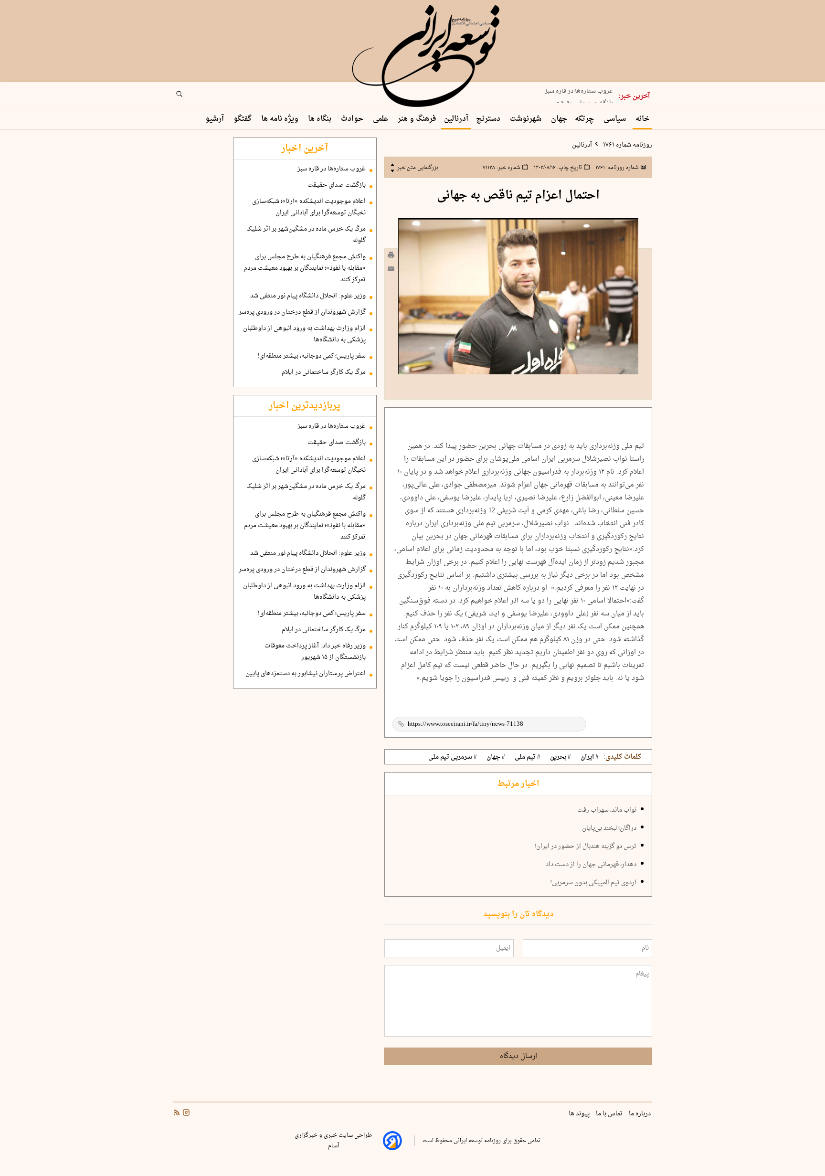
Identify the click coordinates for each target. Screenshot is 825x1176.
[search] (188, 96)
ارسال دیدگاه (518, 1056)
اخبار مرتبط (518, 784)
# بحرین (560, 757)
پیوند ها (580, 1114)
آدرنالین (456, 119)
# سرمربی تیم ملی (452, 757)
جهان (559, 119)
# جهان (496, 757)
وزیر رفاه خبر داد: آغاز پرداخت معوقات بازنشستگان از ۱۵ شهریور (315, 651)
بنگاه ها (320, 119)
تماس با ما (610, 1114)
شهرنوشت (526, 119)
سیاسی (615, 119)
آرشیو (215, 119)
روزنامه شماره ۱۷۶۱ (627, 145)
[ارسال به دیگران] (391, 271)
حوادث (353, 119)
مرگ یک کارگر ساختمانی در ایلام (324, 372)
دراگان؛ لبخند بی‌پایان (609, 828)
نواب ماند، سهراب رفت (606, 810)
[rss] (176, 1113)
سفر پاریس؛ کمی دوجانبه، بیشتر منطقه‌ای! (311, 356)
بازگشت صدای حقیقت (584, 99)
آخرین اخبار (304, 148)
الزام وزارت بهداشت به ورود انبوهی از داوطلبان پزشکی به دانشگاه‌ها (304, 334)
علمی (381, 119)
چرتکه (585, 119)
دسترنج (489, 119)
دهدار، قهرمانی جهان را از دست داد (591, 864)
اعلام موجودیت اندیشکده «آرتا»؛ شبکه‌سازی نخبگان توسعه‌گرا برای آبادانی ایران (309, 207)
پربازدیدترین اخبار (304, 405)
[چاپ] (391, 256)
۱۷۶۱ (616, 167)
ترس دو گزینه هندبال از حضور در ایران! (585, 846)
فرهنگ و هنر (417, 119)
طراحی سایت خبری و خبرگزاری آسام (333, 1140)
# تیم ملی (527, 757)
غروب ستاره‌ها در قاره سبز (331, 169)
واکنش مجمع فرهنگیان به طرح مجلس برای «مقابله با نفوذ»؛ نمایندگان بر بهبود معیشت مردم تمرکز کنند (305, 268)
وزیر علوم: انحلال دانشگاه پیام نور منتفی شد (308, 296)
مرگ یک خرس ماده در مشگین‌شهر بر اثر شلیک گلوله (306, 234)
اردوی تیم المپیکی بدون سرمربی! (593, 883)
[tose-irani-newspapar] (427, 56)
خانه (642, 119)
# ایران (590, 757)
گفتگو (243, 119)
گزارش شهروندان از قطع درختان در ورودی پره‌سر (302, 312)
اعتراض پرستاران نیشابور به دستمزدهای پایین (305, 673)
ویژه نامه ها (280, 119)
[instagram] (185, 1113)
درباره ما (640, 1114)
